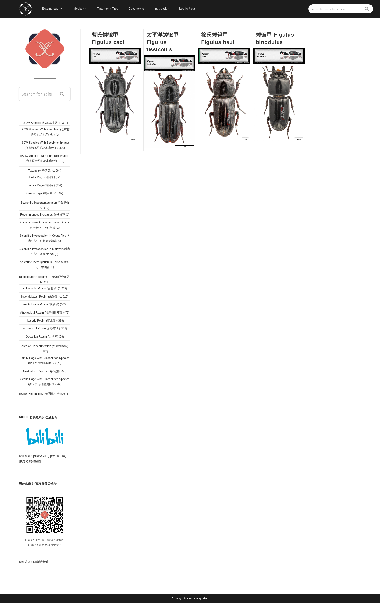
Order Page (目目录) (42, 177)
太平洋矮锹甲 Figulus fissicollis (162, 42)
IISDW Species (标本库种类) (40, 122)
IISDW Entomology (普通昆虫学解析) (42, 393)
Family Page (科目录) (41, 185)
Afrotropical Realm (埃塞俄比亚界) (42, 312)
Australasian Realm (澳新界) (41, 304)
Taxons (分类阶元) (39, 170)
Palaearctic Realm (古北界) (40, 288)
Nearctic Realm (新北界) (41, 320)
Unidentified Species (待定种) (41, 371)
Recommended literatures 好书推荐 (42, 214)
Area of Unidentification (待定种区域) (44, 346)
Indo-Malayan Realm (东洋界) (39, 296)
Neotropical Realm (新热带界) (41, 328)
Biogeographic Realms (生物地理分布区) (44, 276)
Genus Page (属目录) (39, 193)
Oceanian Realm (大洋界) (42, 336)
